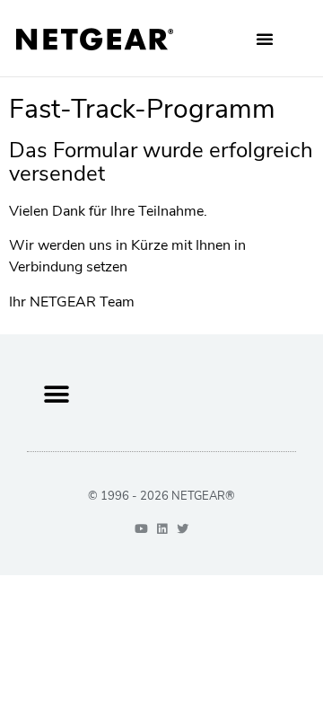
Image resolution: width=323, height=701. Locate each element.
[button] (264, 38)
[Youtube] (141, 529)
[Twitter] (182, 529)
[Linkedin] (162, 529)
